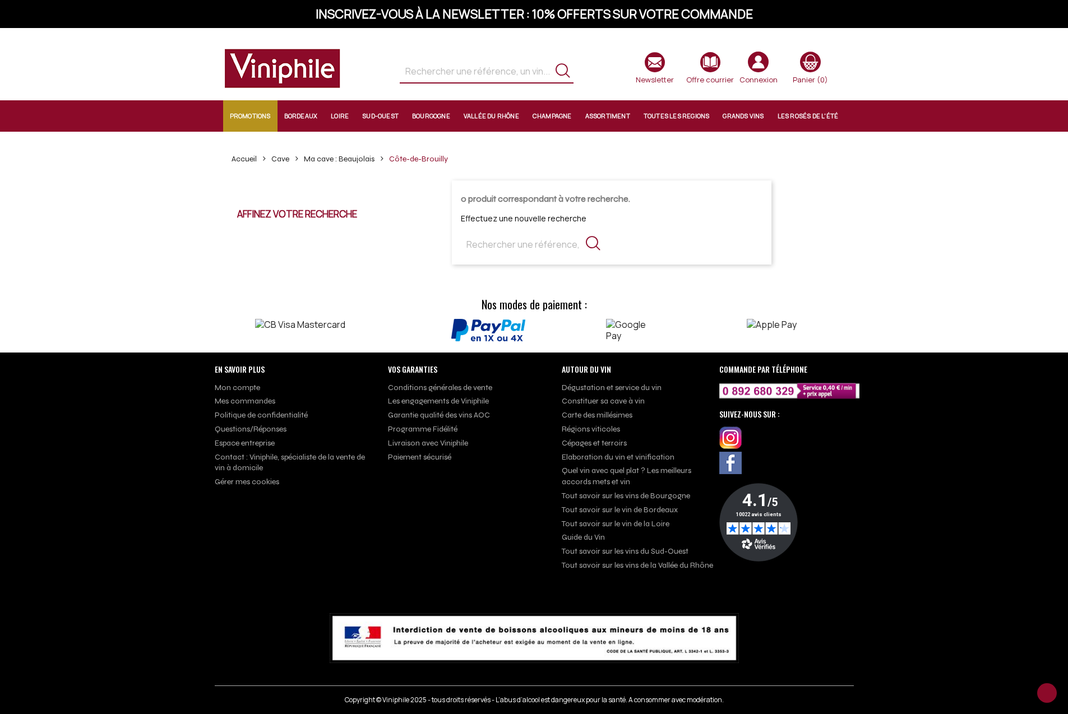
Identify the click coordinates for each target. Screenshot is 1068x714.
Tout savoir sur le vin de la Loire (615, 523)
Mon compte (237, 387)
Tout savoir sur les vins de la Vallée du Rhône (637, 565)
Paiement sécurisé (419, 457)
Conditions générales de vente (440, 387)
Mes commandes (245, 401)
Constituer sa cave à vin (603, 401)
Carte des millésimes (597, 415)
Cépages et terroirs (594, 443)
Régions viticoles (591, 429)
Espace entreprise (245, 443)
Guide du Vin (583, 537)
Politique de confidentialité (261, 415)
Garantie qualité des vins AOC (439, 415)
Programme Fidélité (422, 429)
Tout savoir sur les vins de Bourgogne (626, 495)
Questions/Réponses (250, 429)
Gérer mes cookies (247, 481)
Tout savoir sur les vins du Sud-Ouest (625, 551)
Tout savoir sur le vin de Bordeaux (620, 509)
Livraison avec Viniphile (428, 443)
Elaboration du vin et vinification (618, 457)
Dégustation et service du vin (612, 387)
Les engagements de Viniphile (438, 401)
